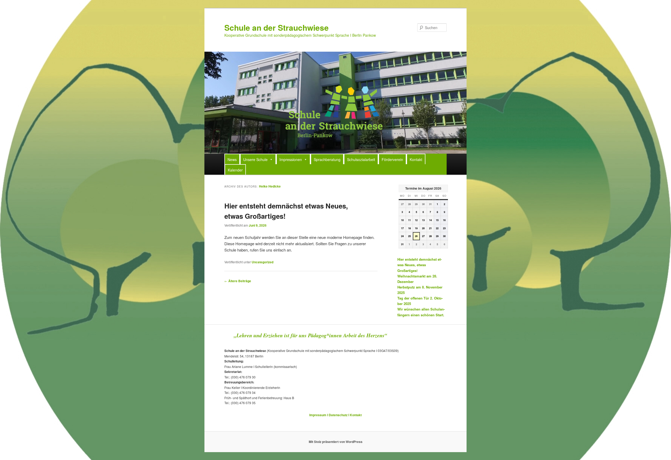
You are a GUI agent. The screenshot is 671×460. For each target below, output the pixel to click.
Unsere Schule (255, 159)
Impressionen (290, 159)
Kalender (235, 170)
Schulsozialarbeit (361, 159)
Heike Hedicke (270, 186)
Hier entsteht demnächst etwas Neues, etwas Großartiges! (419, 265)
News (232, 159)
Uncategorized (262, 262)
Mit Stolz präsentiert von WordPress (335, 441)
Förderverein (392, 159)
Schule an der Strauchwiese (276, 27)
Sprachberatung (327, 159)
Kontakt (416, 159)
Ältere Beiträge (237, 281)
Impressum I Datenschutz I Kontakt (335, 415)
